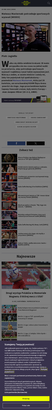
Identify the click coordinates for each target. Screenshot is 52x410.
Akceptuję (26, 399)
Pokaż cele (26, 405)
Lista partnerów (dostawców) (16, 392)
